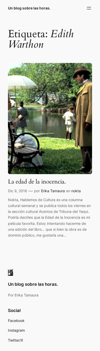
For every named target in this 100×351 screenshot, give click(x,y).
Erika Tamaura (53, 191)
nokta (76, 191)
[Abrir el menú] (89, 8)
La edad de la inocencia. (37, 181)
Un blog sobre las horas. (29, 8)
